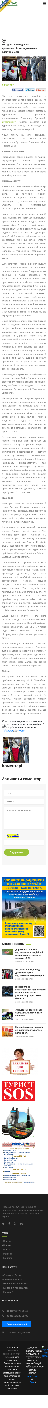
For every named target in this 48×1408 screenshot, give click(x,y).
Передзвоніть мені (17, 1324)
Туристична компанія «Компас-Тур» (12, 1353)
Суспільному (9, 121)
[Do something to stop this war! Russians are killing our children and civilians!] (6, 6)
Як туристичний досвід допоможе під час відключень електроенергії (19, 48)
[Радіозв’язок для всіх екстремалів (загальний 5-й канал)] (18, 1124)
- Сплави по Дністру (12, 1275)
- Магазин (7, 1253)
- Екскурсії (7, 1292)
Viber (21, 730)
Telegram (7, 730)
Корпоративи (21, 1287)
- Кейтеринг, (8, 1287)
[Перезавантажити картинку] (13, 836)
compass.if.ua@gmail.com (18, 1332)
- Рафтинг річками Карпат (15, 1283)
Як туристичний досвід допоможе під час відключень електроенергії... (30, 972)
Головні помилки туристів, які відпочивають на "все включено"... (29, 1030)
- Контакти (7, 1258)
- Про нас (7, 1241)
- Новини (6, 1245)
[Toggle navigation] (44, 4)
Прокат (19, 1279)
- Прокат (6, 1249)
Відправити (16, 852)
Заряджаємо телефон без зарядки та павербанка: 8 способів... (28, 1012)
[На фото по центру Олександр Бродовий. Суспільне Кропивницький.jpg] (16, 750)
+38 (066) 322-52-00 (17, 1315)
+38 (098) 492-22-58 (17, 1311)
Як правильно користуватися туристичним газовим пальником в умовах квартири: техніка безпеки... (30, 992)
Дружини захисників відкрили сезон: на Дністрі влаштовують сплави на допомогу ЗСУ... (29, 953)
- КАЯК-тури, (8, 1279)
